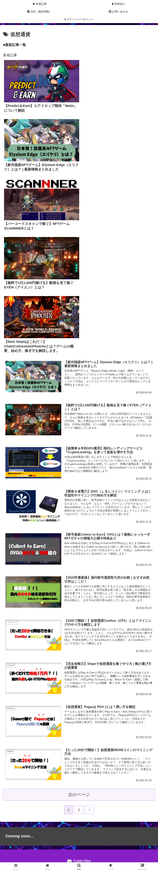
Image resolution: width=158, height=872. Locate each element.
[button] (146, 528)
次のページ (79, 794)
